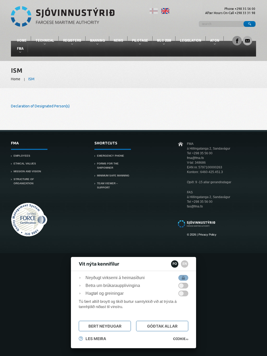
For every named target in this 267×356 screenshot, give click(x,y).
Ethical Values (25, 163)
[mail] (247, 40)
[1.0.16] (180, 339)
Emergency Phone (110, 155)
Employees (22, 155)
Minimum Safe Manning (113, 175)
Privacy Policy (207, 234)
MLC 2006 (162, 41)
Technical (42, 41)
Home (22, 40)
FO (175, 264)
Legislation (190, 40)
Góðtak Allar (162, 326)
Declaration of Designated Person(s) (40, 106)
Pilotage (138, 41)
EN (185, 264)
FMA (18, 49)
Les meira (96, 338)
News (118, 40)
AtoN (212, 41)
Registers (70, 41)
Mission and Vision (27, 171)
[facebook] (237, 40)
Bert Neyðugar (105, 326)
